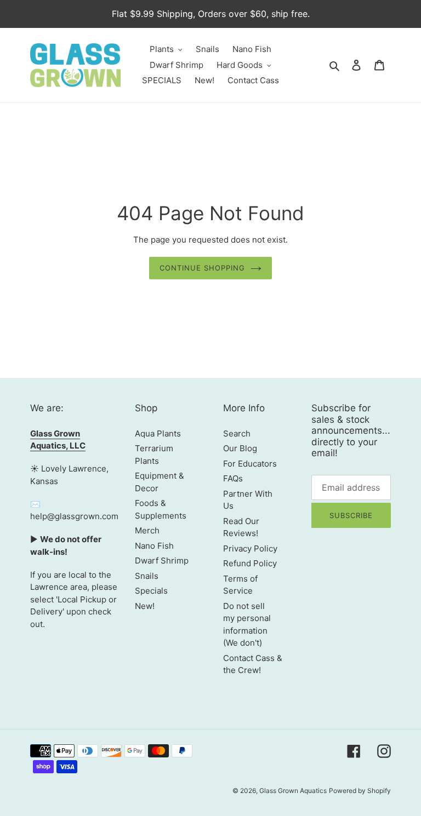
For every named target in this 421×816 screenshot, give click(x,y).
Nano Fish (154, 546)
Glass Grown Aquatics (293, 790)
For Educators (250, 463)
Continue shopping (203, 267)
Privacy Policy (250, 548)
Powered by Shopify (360, 790)
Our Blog (240, 448)
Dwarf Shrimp (162, 560)
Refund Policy (250, 563)
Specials (151, 590)
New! (145, 606)
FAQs (233, 478)
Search (237, 433)
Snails (146, 576)
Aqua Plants (158, 433)
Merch (147, 530)
